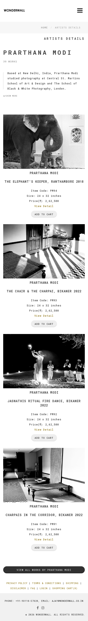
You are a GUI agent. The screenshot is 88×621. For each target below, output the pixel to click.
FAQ (33, 588)
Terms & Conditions (46, 583)
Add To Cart (44, 214)
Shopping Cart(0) (65, 588)
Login (44, 588)
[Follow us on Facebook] (38, 607)
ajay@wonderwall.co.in (68, 601)
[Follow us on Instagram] (43, 607)
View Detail (44, 206)
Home (44, 27)
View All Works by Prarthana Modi (44, 569)
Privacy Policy (16, 583)
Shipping (72, 583)
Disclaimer (18, 588)
